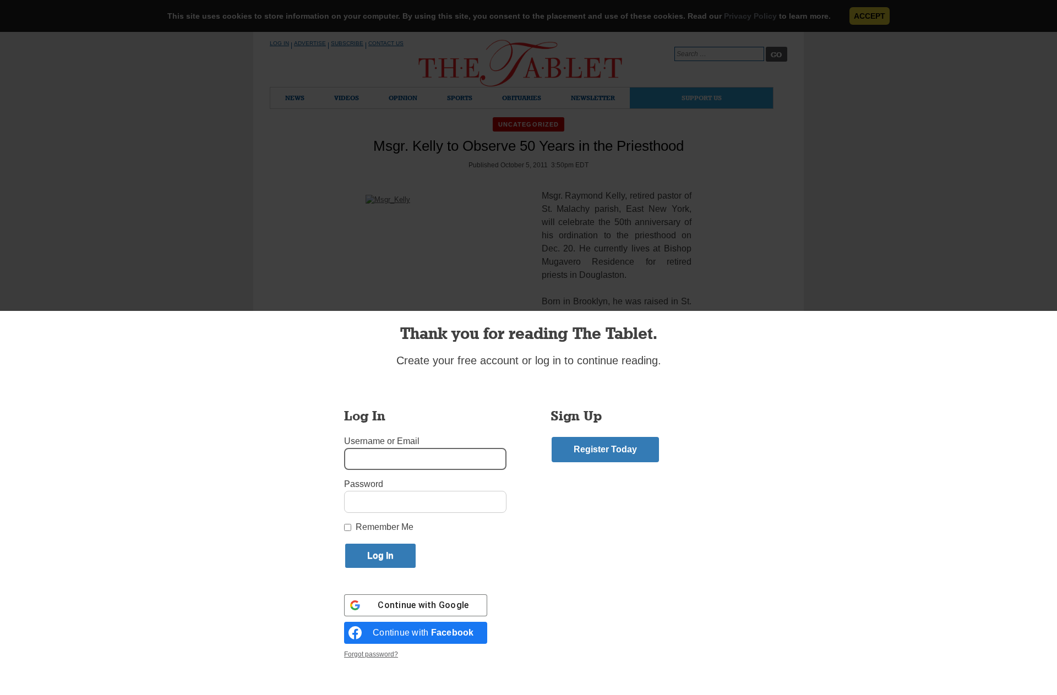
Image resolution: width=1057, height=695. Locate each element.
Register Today (605, 449)
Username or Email (381, 441)
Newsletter (593, 98)
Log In (279, 43)
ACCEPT (869, 16)
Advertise (310, 43)
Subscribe (347, 43)
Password (363, 484)
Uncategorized (528, 124)
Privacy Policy (750, 16)
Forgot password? (371, 654)
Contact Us (386, 43)
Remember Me (384, 527)
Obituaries (521, 98)
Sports (459, 98)
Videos (346, 98)
